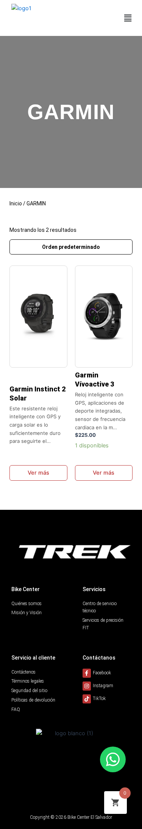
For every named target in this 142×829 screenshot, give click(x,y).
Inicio (15, 203)
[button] (128, 18)
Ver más (38, 472)
